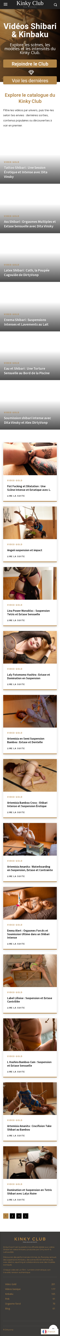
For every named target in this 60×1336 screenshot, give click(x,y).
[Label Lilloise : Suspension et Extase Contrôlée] (30, 970)
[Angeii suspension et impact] (30, 523)
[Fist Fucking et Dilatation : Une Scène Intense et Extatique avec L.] (30, 459)
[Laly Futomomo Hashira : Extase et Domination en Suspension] (30, 647)
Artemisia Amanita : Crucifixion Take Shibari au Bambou (29, 1127)
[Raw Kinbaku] (30, 1239)
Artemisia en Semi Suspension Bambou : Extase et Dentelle (25, 740)
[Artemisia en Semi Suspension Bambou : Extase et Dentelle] (30, 711)
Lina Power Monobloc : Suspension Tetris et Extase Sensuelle (28, 612)
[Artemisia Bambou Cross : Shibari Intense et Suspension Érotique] (30, 775)
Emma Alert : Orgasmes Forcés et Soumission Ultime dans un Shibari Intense (28, 934)
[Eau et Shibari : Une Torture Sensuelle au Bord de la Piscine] (30, 355)
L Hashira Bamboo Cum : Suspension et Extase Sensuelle (29, 1063)
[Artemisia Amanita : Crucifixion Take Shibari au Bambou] (30, 1098)
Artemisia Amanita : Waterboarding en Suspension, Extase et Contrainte (30, 868)
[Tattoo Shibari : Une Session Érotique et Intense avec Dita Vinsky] (30, 159)
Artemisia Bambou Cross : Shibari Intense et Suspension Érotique (27, 804)
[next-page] (25, 1216)
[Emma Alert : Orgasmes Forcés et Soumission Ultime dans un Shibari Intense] (30, 903)
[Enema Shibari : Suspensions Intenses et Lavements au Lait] (30, 307)
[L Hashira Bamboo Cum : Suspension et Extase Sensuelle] (30, 1034)
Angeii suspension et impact (24, 550)
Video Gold (11, 162)
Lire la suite (16, 496)
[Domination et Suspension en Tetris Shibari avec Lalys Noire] (30, 1162)
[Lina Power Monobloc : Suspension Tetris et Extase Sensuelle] (30, 583)
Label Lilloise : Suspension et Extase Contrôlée (29, 999)
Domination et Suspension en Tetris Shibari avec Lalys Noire (29, 1191)
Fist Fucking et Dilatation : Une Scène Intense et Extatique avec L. (29, 488)
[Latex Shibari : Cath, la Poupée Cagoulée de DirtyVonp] (30, 257)
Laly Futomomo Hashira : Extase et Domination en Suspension (28, 676)
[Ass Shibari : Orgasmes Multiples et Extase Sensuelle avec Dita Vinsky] (30, 209)
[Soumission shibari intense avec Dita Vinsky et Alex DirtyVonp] (30, 405)
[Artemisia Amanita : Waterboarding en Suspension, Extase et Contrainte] (30, 839)
